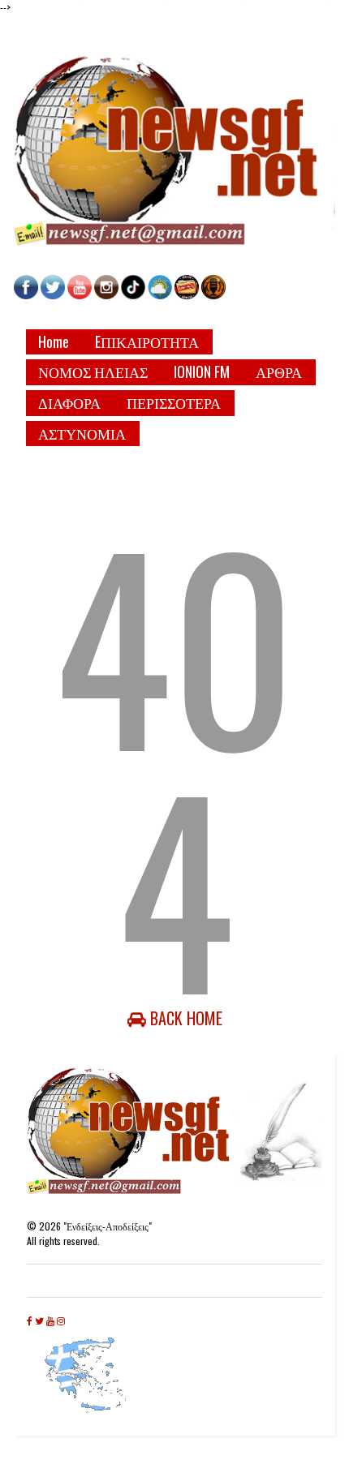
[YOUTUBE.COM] (80, 295)
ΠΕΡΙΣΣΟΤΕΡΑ (174, 402)
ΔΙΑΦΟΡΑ (69, 402)
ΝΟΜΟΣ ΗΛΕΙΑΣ (93, 371)
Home (53, 341)
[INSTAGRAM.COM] (106, 295)
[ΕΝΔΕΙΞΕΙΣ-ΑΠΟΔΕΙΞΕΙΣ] (186, 295)
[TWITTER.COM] (53, 295)
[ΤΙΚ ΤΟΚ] (133, 295)
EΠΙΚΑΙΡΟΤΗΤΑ (147, 341)
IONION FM (202, 371)
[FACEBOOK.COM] (26, 295)
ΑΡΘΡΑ (279, 371)
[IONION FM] (213, 295)
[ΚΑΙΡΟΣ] (160, 295)
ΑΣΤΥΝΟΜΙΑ (82, 433)
